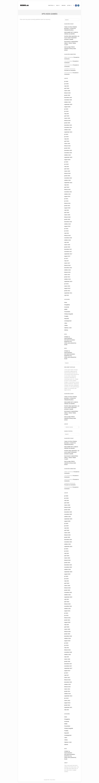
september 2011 (68, 293)
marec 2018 (67, 244)
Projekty (66, 316)
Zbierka (66, 330)
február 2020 (67, 217)
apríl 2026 (66, 88)
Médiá (65, 309)
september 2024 (68, 132)
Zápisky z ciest (68, 327)
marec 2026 (67, 90)
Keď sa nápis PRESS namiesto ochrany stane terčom (70, 48)
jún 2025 (66, 111)
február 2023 (67, 173)
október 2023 (67, 155)
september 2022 (68, 182)
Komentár (66, 307)
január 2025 (67, 122)
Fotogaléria (67, 304)
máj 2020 (66, 210)
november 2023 (68, 152)
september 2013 (68, 281)
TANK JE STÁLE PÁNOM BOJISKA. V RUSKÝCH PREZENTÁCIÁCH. (70, 28)
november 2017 (68, 251)
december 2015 (68, 267)
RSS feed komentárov (69, 340)
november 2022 (68, 178)
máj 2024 (66, 139)
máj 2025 (66, 113)
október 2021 (67, 194)
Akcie (65, 302)
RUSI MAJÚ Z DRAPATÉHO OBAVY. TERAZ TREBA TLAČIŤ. (71, 43)
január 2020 (67, 219)
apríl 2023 (66, 168)
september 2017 (68, 253)
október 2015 (67, 270)
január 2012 (67, 290)
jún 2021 (66, 201)
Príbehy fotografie (68, 314)
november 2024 (68, 127)
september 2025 (68, 104)
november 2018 (68, 237)
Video (65, 323)
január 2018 (67, 247)
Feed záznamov (68, 338)
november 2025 (68, 99)
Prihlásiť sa (67, 336)
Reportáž (66, 318)
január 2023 (67, 175)
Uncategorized (67, 320)
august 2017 (67, 256)
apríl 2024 (66, 141)
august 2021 (67, 196)
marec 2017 (67, 263)
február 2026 (67, 93)
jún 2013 (66, 283)
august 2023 (67, 159)
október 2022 (67, 180)
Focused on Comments (70, 70)
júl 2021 (66, 198)
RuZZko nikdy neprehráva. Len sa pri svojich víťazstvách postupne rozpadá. (71, 38)
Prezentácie (67, 311)
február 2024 (67, 145)
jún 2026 (66, 83)
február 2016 (67, 265)
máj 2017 (66, 260)
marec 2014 (67, 274)
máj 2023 (66, 166)
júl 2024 (66, 134)
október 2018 (67, 240)
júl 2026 (66, 81)
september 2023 (68, 157)
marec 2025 (67, 118)
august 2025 (67, 106)
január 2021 (67, 205)
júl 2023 (66, 161)
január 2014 (67, 276)
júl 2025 (66, 109)
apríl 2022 (66, 187)
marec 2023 (67, 171)
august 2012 (67, 288)
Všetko (66, 325)
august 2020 (67, 207)
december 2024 (68, 125)
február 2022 (67, 189)
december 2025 (68, 97)
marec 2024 (67, 143)
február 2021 (67, 203)
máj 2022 (66, 184)
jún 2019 (66, 230)
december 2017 (68, 249)
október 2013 (67, 279)
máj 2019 (66, 233)
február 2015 (67, 272)
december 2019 (68, 221)
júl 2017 (66, 258)
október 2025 (67, 102)
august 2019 (67, 226)
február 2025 (67, 120)
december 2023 (68, 150)
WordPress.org (68, 341)
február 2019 (67, 235)
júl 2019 (66, 228)
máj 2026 (66, 86)
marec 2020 (67, 214)
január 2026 (67, 95)
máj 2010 (66, 295)
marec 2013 (67, 286)
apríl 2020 (66, 212)
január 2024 (67, 148)
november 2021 (68, 191)
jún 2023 (66, 164)
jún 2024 (66, 136)
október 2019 (67, 224)
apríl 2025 (66, 116)
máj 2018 (66, 242)
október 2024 (67, 129)
